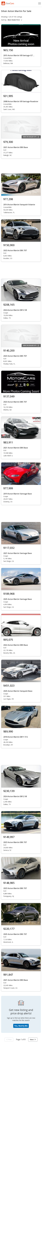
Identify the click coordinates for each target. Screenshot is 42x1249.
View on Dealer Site (30, 137)
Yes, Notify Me (21, 1026)
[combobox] (15, 20)
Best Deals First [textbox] (14, 20)
